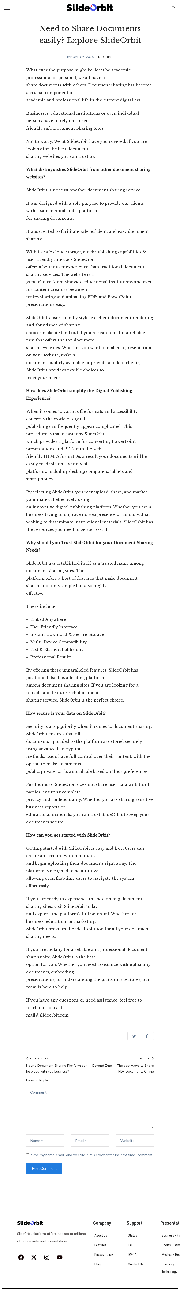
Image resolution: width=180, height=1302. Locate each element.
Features (100, 1245)
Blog (97, 1264)
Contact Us (135, 1264)
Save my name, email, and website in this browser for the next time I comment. (92, 1155)
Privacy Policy (103, 1255)
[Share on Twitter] (134, 1036)
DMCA (132, 1255)
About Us (100, 1235)
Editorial (104, 57)
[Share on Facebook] (147, 1036)
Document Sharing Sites (78, 128)
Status (132, 1235)
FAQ (131, 1245)
